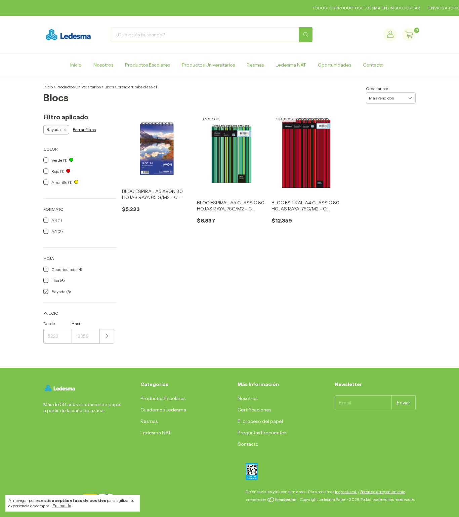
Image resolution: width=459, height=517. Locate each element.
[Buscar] (305, 34)
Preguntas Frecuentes (262, 433)
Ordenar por (377, 88)
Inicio (76, 65)
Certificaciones (254, 410)
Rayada (53, 129)
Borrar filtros (84, 129)
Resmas (255, 65)
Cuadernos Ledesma (163, 410)
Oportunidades (334, 65)
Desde (49, 323)
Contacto (373, 65)
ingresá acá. (346, 491)
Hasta (77, 323)
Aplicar (107, 336)
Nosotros (103, 65)
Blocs (109, 86)
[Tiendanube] (272, 501)
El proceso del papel (260, 421)
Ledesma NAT (291, 65)
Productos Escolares (147, 65)
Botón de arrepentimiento (382, 491)
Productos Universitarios (208, 65)
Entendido (61, 506)
